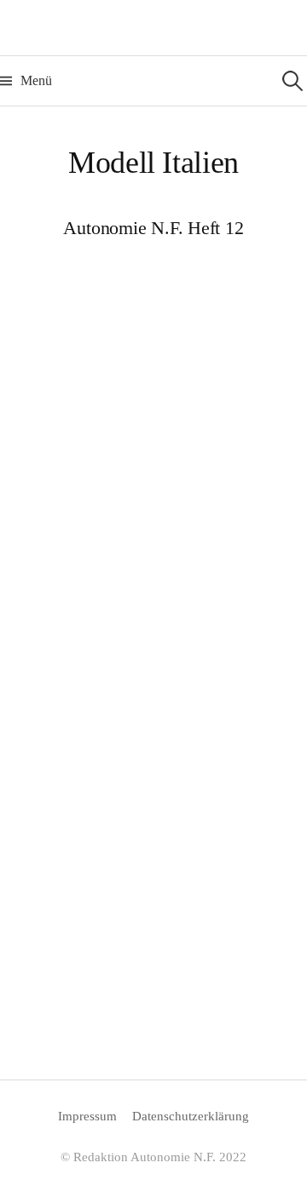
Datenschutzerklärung (190, 1116)
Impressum (87, 1116)
